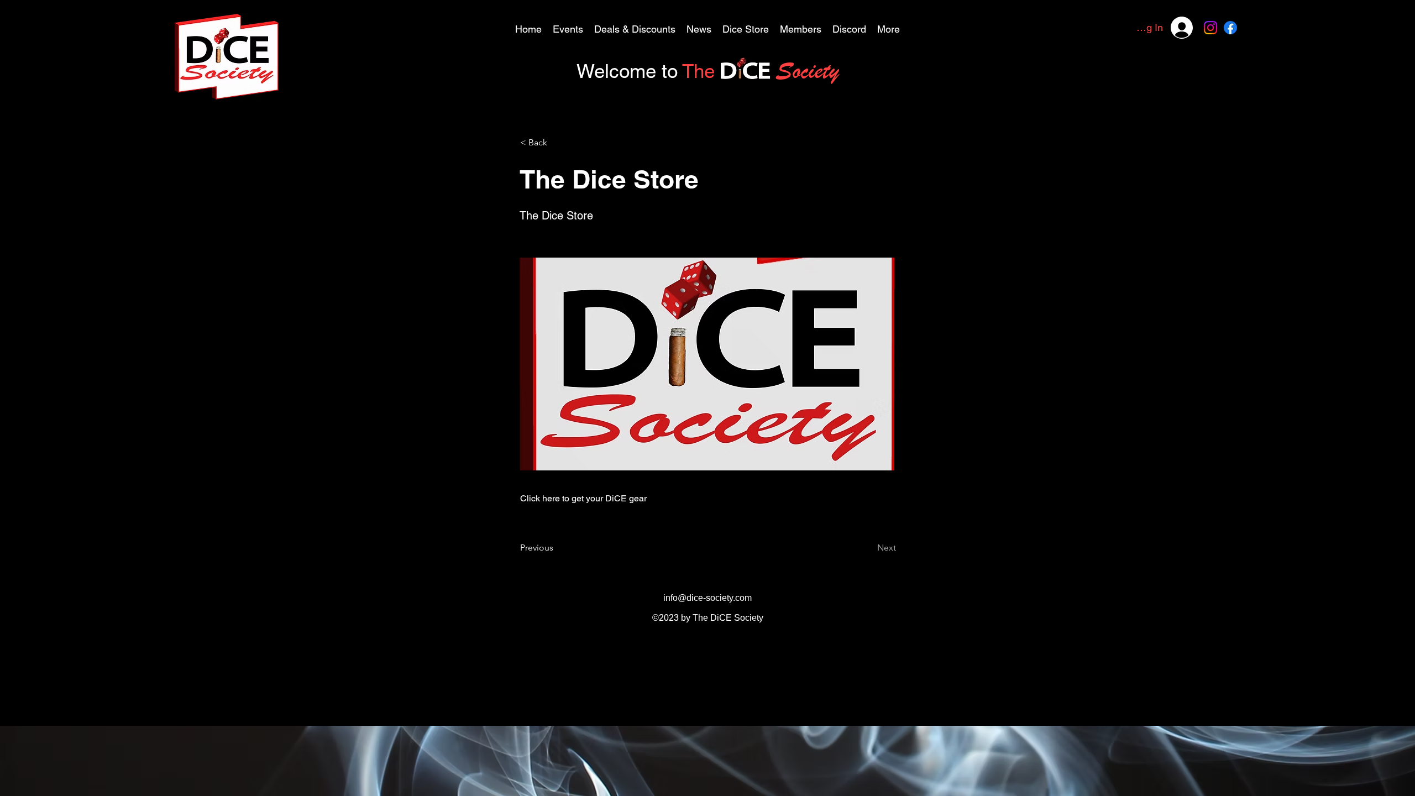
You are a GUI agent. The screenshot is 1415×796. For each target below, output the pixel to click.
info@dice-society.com (707, 598)
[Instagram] (1210, 27)
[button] (635, 27)
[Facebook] (1230, 27)
